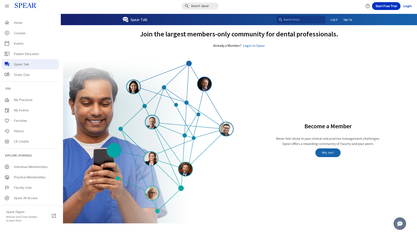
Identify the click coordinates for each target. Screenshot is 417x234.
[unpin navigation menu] (7, 6)
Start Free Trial (386, 6)
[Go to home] (24, 6)
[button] (200, 6)
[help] (367, 6)
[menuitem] (30, 22)
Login (407, 6)
